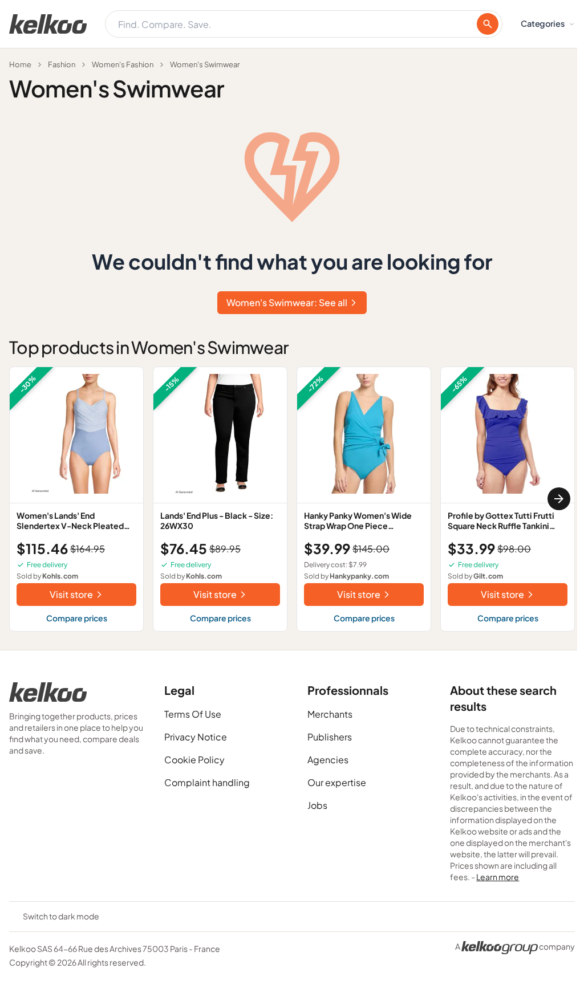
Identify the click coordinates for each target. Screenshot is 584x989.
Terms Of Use (192, 714)
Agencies (327, 760)
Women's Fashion (122, 64)
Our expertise (336, 782)
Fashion (61, 64)
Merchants (329, 714)
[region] (292, 499)
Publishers (329, 737)
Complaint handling (207, 782)
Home (20, 64)
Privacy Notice (195, 737)
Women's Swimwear (205, 64)
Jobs (317, 805)
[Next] (559, 498)
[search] (487, 24)
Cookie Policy (194, 760)
